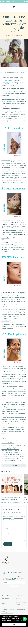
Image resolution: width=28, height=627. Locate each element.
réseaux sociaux (8, 431)
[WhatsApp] (25, 619)
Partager (15, 465)
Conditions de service (18, 518)
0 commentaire (19, 35)
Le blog (3, 603)
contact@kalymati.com (7, 613)
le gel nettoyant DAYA (17, 182)
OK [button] (14, 624)
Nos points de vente (6, 601)
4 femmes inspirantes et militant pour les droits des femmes (10, 499)
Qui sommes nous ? (6, 595)
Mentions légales (20, 595)
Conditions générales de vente (21, 603)
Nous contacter (5, 598)
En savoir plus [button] (18, 620)
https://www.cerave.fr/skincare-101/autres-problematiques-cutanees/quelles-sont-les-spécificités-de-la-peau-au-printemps (13, 458)
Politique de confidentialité (19, 599)
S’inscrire (14, 586)
